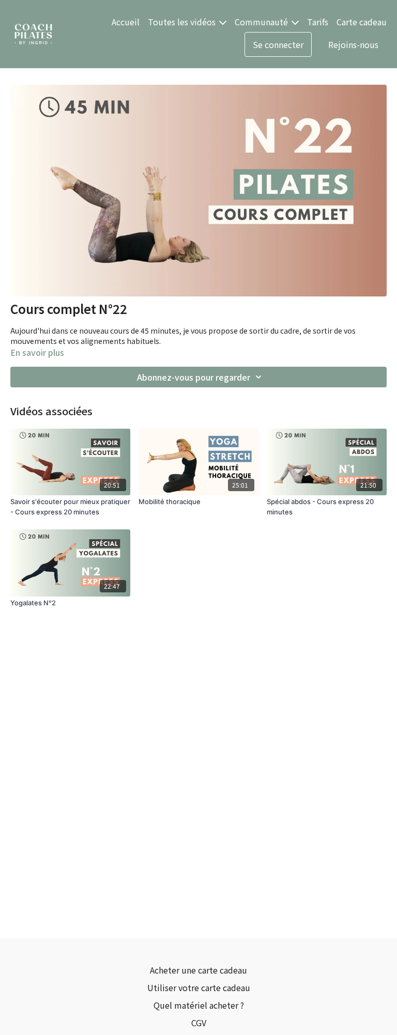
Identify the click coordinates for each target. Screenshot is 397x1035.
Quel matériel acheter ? (199, 1005)
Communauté (262, 21)
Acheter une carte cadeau (198, 970)
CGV (198, 1022)
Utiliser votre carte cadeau (198, 987)
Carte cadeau (362, 21)
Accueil (126, 21)
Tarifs (317, 21)
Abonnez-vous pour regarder (193, 377)
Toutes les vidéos (183, 21)
